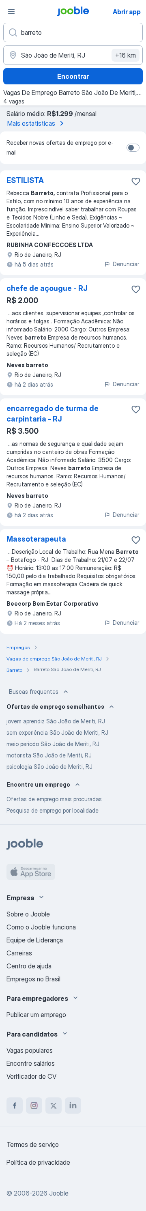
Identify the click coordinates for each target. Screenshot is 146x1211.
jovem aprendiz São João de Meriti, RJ (55, 721)
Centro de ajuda (29, 966)
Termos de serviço (32, 1144)
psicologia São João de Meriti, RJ (49, 766)
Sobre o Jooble (28, 914)
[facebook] (14, 1105)
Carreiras (19, 953)
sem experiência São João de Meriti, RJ (57, 732)
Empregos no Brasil (33, 979)
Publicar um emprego (36, 1015)
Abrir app (127, 12)
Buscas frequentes (33, 691)
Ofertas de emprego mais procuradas (54, 799)
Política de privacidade (38, 1162)
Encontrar (73, 76)
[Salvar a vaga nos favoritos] (136, 181)
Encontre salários (30, 1063)
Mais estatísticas (31, 123)
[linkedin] (73, 1105)
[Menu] (11, 11)
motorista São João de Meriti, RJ (49, 755)
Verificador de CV (31, 1076)
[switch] (133, 148)
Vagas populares (29, 1050)
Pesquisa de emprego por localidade (52, 810)
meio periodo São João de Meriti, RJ (52, 743)
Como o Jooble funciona (41, 927)
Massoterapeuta (36, 539)
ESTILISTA (25, 180)
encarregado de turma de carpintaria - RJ (52, 413)
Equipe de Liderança (34, 940)
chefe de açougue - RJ (47, 288)
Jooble (59, 1193)
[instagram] (34, 1105)
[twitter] (53, 1105)
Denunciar (126, 263)
